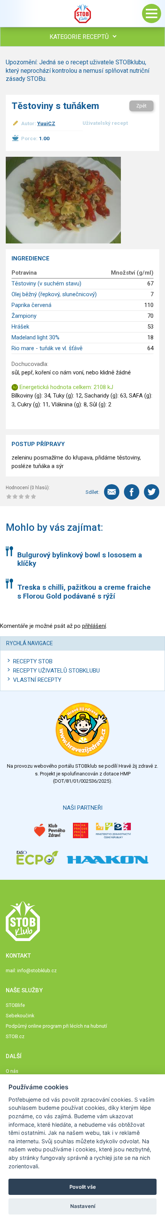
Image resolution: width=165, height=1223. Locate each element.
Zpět (141, 106)
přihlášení (94, 625)
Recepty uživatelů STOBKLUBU (56, 670)
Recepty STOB (33, 661)
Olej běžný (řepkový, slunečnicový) (54, 294)
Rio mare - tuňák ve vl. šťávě (47, 348)
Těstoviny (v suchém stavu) (46, 283)
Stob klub (82, 13)
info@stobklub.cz (37, 970)
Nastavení (82, 1206)
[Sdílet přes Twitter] (151, 492)
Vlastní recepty (37, 679)
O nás (12, 1071)
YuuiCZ (46, 123)
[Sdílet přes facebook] (131, 492)
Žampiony (24, 315)
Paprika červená (31, 305)
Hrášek (20, 326)
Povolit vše (82, 1187)
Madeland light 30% (35, 337)
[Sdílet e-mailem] (111, 492)
